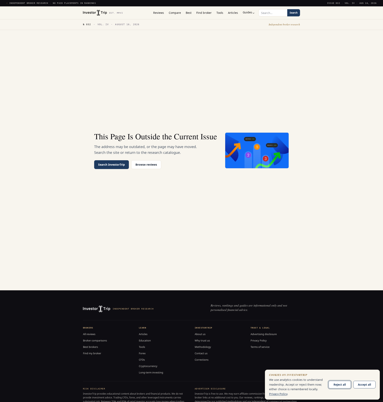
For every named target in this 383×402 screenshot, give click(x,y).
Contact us (201, 353)
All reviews (89, 334)
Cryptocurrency (148, 366)
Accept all (364, 384)
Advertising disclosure (264, 334)
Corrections (201, 359)
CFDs (142, 359)
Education (145, 340)
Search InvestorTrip (111, 164)
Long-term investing (151, 372)
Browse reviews (146, 164)
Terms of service (260, 347)
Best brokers (90, 347)
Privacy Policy (259, 340)
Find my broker (92, 353)
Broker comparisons (95, 340)
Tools (142, 347)
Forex (142, 353)
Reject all (340, 384)
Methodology (203, 347)
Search (294, 12)
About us (200, 334)
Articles (143, 334)
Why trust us (202, 340)
